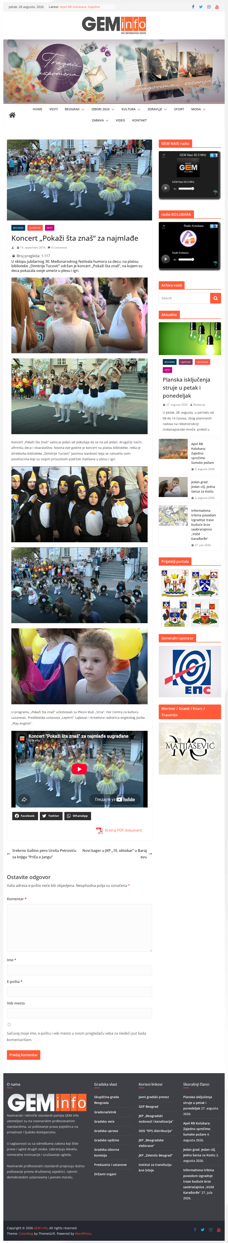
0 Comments (59, 247)
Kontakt (139, 120)
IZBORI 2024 (101, 109)
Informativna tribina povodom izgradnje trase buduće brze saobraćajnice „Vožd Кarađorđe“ (203, 524)
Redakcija (199, 405)
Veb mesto (16, 1003)
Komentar (17, 898)
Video (120, 120)
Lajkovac (186, 362)
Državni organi (105, 1174)
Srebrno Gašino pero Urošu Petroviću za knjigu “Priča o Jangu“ (44, 853)
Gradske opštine (106, 1140)
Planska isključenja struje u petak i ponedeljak (186, 387)
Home (37, 109)
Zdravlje (155, 109)
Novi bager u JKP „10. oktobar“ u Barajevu (114, 853)
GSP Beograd (148, 1106)
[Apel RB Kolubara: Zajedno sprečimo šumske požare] (173, 456)
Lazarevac (35, 227)
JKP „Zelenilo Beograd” (156, 1155)
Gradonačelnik (105, 1112)
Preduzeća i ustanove (110, 1165)
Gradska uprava (106, 1131)
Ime (11, 959)
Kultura (129, 109)
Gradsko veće (104, 1121)
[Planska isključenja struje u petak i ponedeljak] (190, 338)
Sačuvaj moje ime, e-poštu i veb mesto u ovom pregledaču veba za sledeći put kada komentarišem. (76, 1036)
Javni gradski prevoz (154, 1097)
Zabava (98, 120)
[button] (81, 109)
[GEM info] (113, 42)
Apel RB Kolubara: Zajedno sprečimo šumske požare (202, 453)
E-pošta (14, 981)
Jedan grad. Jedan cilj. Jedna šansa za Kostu (203, 486)
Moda (196, 109)
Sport (179, 109)
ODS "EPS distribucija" (155, 1131)
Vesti (53, 109)
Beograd (72, 109)
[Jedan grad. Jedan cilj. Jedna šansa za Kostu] (173, 490)
